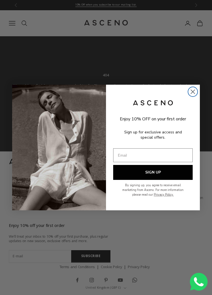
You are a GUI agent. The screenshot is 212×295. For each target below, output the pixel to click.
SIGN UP (153, 172)
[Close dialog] (193, 92)
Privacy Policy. (164, 195)
